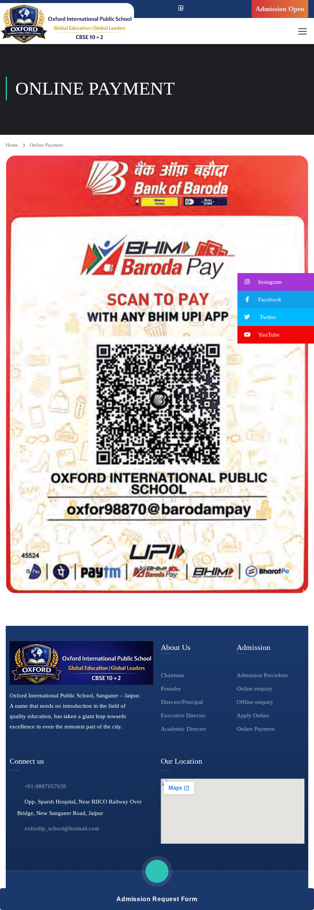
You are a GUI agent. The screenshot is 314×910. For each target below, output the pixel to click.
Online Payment (256, 729)
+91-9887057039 (45, 786)
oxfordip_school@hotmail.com (62, 828)
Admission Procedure (262, 675)
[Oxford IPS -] (67, 23)
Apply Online (253, 715)
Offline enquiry (255, 702)
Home (12, 145)
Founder (171, 689)
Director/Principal (182, 702)
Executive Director (183, 715)
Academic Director (183, 729)
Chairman (172, 675)
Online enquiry (255, 689)
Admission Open (279, 9)
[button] (275, 282)
